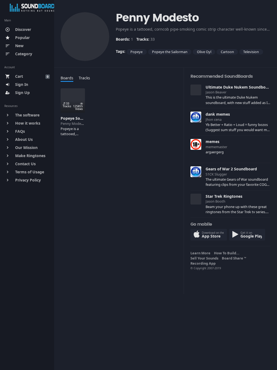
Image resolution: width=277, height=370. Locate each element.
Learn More (201, 253)
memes (212, 141)
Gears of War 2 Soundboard (231, 168)
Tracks (84, 77)
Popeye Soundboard (79, 118)
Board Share (234, 258)
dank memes (218, 114)
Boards (67, 77)
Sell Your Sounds (205, 258)
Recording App (203, 263)
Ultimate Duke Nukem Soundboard (239, 87)
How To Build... (227, 253)
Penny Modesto (73, 123)
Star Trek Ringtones (224, 196)
